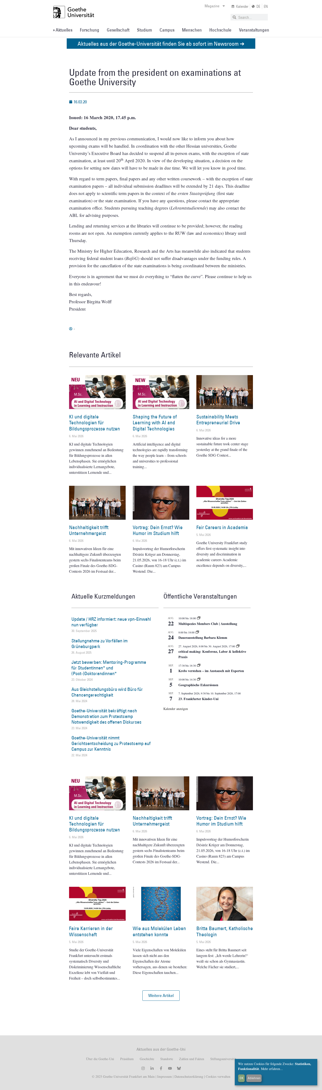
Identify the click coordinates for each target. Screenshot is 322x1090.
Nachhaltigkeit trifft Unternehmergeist (88, 530)
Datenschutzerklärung (188, 1076)
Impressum (164, 1076)
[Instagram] (143, 1068)
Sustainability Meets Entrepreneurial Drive (218, 419)
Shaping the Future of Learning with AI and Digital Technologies (155, 422)
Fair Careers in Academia (222, 527)
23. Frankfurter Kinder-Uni (198, 698)
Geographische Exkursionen (198, 684)
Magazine (212, 6)
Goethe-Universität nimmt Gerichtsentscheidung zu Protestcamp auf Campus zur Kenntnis (111, 743)
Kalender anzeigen (175, 708)
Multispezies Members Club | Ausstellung (207, 623)
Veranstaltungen (254, 30)
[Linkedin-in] (152, 1068)
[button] (161, 995)
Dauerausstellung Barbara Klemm (202, 637)
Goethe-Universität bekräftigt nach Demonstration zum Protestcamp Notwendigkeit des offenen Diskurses (106, 716)
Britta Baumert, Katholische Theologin (224, 931)
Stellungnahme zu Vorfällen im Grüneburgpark (99, 643)
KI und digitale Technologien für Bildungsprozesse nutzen (94, 422)
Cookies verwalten (218, 1076)
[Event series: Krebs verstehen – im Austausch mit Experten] (198, 665)
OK (241, 1078)
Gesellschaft (118, 30)
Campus (167, 30)
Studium (144, 30)
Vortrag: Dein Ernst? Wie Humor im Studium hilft (158, 530)
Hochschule (220, 30)
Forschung (89, 30)
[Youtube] (170, 1068)
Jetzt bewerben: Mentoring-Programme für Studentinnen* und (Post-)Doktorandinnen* (108, 668)
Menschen (192, 30)
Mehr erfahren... (272, 1068)
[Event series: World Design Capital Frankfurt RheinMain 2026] (237, 646)
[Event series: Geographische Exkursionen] (198, 679)
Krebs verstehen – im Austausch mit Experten (211, 670)
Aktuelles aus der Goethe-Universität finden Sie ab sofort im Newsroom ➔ (161, 43)
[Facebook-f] (161, 1068)
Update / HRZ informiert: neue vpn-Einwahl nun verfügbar (111, 622)
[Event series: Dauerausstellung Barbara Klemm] (197, 632)
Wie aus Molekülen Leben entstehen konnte (159, 931)
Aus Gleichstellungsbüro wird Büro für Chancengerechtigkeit (107, 692)
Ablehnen (254, 1078)
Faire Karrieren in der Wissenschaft (91, 931)
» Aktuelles (62, 30)
